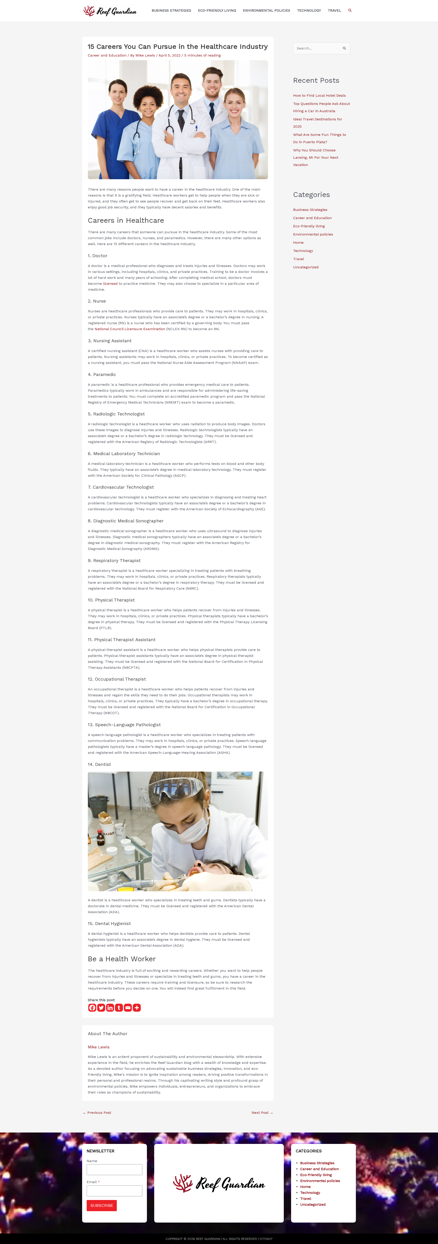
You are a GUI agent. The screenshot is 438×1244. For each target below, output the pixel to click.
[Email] (128, 1008)
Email (93, 1182)
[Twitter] (101, 1008)
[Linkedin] (110, 1008)
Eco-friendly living (309, 226)
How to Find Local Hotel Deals (319, 95)
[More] (137, 1008)
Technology (303, 251)
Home (298, 242)
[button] (350, 10)
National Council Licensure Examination (130, 329)
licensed (110, 283)
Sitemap (266, 1239)
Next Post (262, 1112)
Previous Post (97, 1112)
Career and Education (107, 55)
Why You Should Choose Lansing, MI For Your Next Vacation (315, 157)
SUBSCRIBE (101, 1205)
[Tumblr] (119, 1008)
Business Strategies (310, 209)
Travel (298, 259)
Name (92, 1161)
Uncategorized (306, 267)
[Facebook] (92, 1008)
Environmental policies (313, 234)
